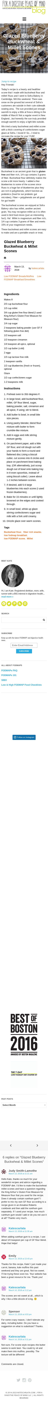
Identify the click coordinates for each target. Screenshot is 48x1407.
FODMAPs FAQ (9, 670)
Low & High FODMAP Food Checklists (21, 685)
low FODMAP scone (14, 538)
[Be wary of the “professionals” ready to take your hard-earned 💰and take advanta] (24, 764)
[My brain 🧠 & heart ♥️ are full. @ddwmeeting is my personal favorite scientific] (24, 897)
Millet (30, 538)
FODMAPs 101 (8, 675)
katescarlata (16, 59)
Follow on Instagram (25, 737)
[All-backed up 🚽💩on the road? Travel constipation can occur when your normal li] (24, 808)
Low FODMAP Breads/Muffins (19, 276)
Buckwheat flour (12, 532)
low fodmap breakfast (15, 535)
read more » (7, 597)
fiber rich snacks (32, 532)
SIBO (4, 680)
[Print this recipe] (5, 257)
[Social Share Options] (5, 783)
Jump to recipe (8, 81)
